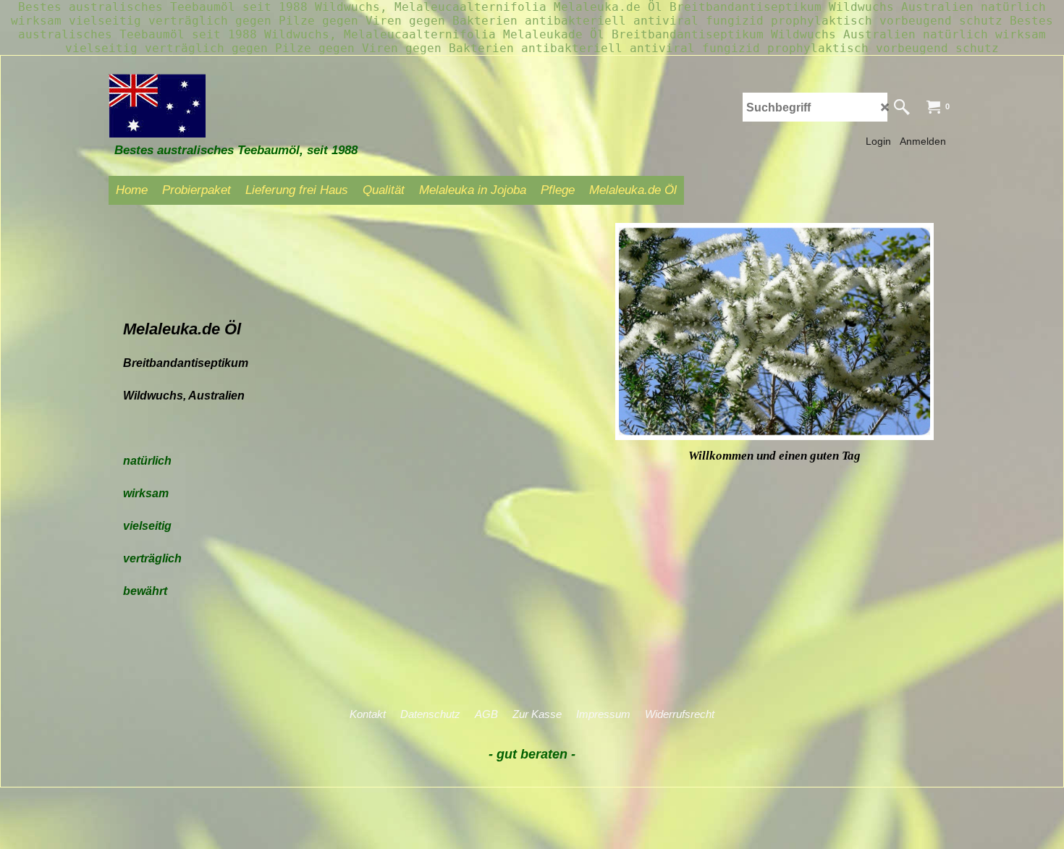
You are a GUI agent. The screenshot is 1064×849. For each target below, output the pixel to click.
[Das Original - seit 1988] (217, 106)
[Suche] (901, 107)
